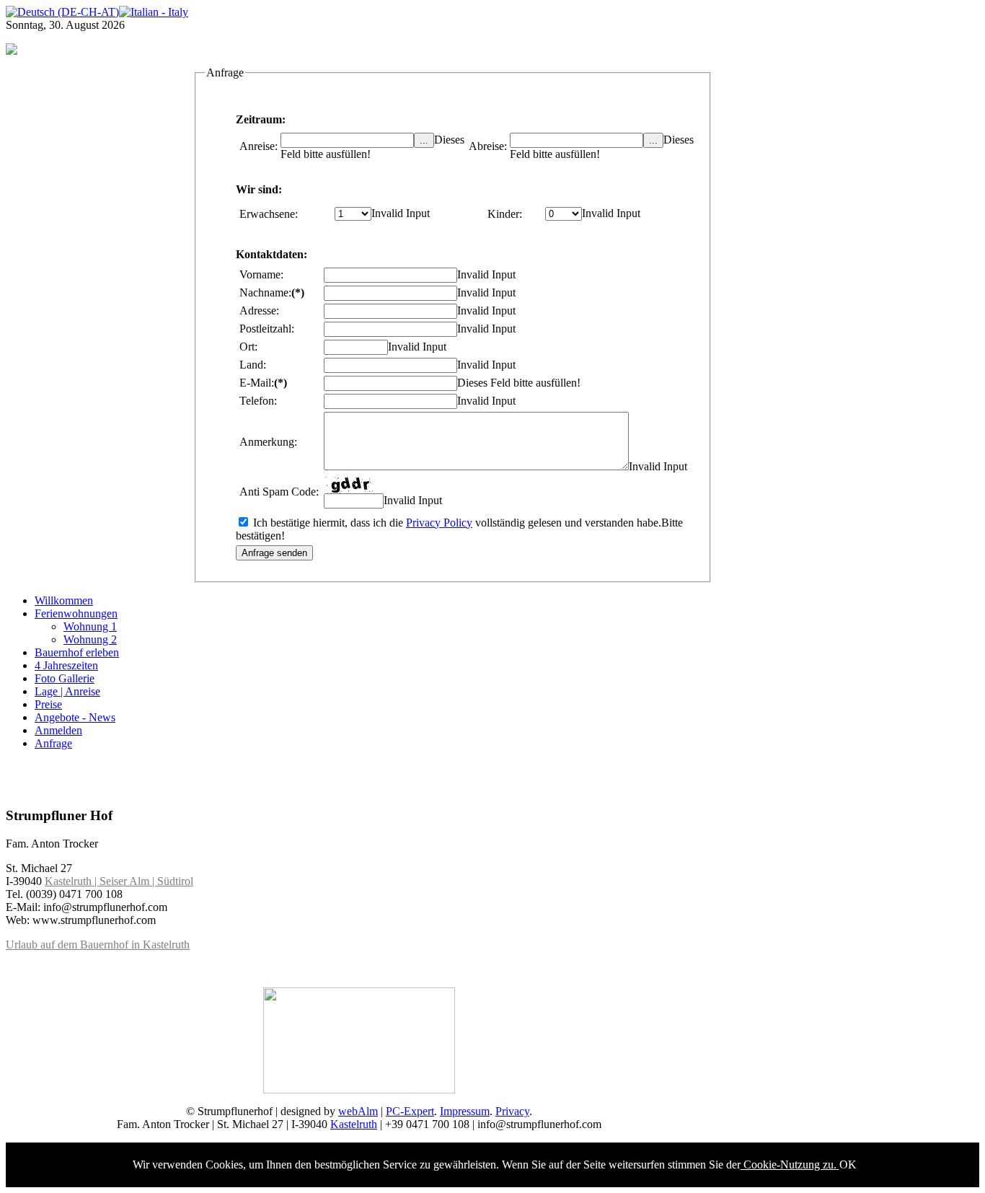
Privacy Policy (439, 522)
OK (848, 1164)
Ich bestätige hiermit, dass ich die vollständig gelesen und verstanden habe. (455, 522)
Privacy (512, 1111)
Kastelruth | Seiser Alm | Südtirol (119, 881)
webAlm (358, 1111)
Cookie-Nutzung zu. (790, 1164)
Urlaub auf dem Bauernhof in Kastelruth (98, 944)
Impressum (465, 1111)
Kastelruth (353, 1124)
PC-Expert (410, 1111)
